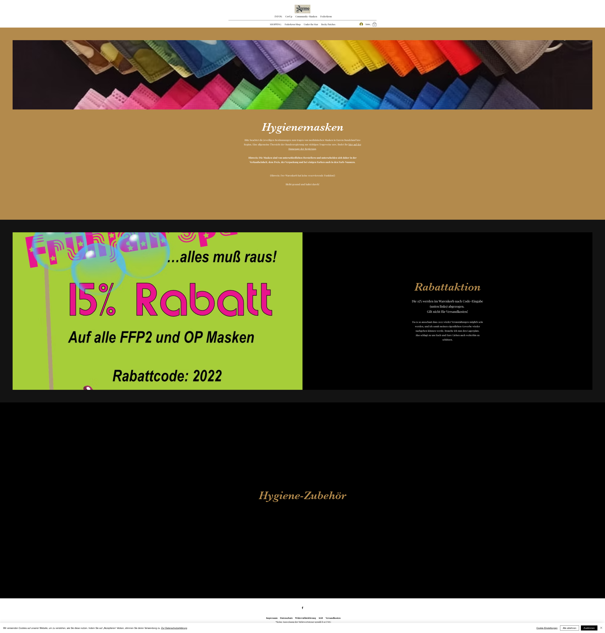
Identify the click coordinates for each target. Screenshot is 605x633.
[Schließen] (601, 627)
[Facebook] (302, 607)
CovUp (288, 16)
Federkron (326, 16)
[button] (374, 24)
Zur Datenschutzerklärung (174, 628)
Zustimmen (589, 628)
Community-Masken (306, 16)
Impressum (272, 617)
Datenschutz (286, 617)
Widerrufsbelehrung (306, 617)
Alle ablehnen (569, 628)
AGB (322, 617)
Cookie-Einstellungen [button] (547, 628)
